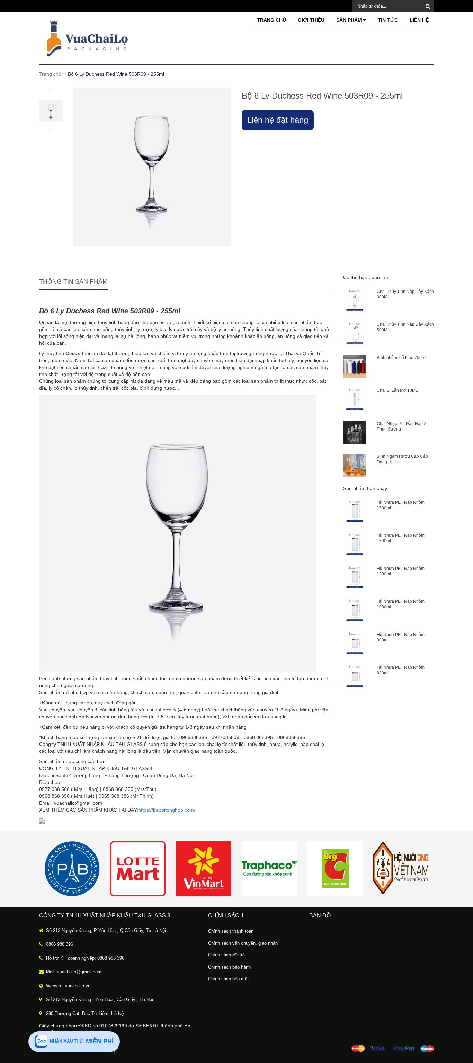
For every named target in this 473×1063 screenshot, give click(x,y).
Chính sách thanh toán (230, 931)
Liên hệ (419, 20)
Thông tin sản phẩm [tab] (73, 281)
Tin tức (388, 20)
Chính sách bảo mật (228, 978)
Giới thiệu (311, 20)
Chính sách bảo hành (229, 967)
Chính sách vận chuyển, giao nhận (243, 943)
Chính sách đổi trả (226, 955)
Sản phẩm (349, 20)
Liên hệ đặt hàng (277, 119)
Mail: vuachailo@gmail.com (73, 971)
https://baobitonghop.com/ (166, 810)
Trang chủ (271, 20)
